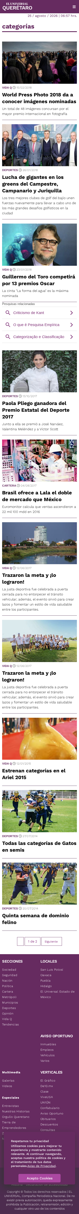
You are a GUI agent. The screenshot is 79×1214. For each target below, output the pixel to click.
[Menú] (74, 7)
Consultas (47, 1130)
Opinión (7, 1013)
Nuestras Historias (16, 1111)
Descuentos (49, 1124)
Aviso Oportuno (51, 1113)
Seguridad (9, 975)
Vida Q (7, 87)
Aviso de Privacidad (41, 1166)
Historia (17, 1184)
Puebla (45, 980)
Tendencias (10, 1024)
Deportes (10, 170)
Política (7, 986)
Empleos (47, 1049)
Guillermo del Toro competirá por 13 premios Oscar (38, 280)
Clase (44, 1091)
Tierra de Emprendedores (14, 1125)
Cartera (9, 485)
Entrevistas (10, 1105)
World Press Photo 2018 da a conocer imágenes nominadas (39, 98)
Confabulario (50, 1108)
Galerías (8, 1080)
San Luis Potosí (51, 969)
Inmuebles (48, 1044)
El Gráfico (47, 1080)
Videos (7, 1086)
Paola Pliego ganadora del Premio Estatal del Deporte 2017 (36, 410)
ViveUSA (46, 1097)
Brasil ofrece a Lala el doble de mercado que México (37, 496)
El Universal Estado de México (57, 994)
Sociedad (9, 969)
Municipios (10, 1002)
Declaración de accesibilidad (47, 1184)
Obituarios (48, 1119)
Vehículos (47, 1055)
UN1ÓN (45, 1102)
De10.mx (46, 1086)
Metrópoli (9, 997)
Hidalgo (46, 986)
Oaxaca (46, 975)
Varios (45, 1060)
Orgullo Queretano (15, 1116)
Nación (7, 980)
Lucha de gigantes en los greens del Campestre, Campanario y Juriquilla (33, 184)
